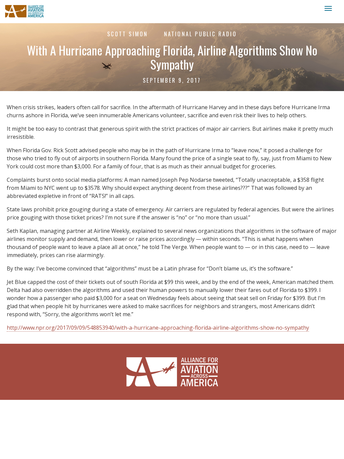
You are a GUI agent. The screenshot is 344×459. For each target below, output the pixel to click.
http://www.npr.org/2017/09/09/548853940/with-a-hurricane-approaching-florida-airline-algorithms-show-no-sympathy (158, 327)
